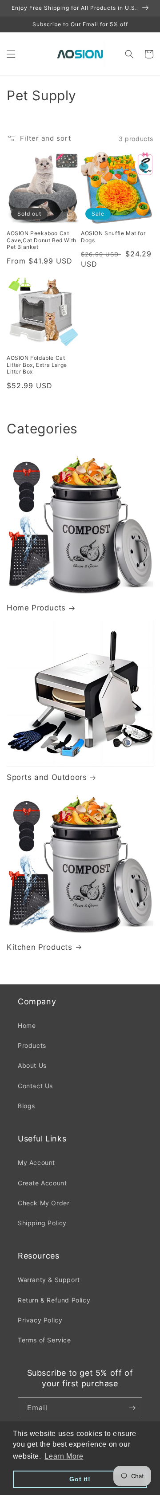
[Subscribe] (132, 1407)
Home (27, 1025)
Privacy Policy (40, 1320)
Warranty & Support (49, 1279)
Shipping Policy (42, 1223)
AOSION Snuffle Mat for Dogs (113, 237)
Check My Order (43, 1203)
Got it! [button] (79, 1479)
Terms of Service (44, 1340)
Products (32, 1045)
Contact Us (35, 1086)
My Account (36, 1162)
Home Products (36, 607)
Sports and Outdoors (47, 777)
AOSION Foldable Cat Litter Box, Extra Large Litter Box (37, 364)
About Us (32, 1065)
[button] (11, 54)
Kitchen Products (39, 947)
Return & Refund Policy (54, 1300)
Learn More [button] (63, 1456)
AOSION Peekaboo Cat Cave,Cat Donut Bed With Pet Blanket (41, 240)
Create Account (42, 1183)
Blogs (26, 1105)
